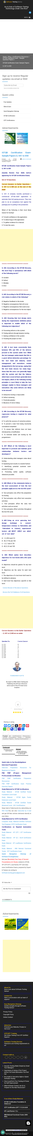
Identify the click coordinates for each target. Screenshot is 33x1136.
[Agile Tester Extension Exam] (22, 929)
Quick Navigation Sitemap (11, 111)
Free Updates (8, 102)
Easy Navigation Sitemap (12, 1004)
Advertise (7, 1025)
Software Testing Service (13, 1042)
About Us (7, 987)
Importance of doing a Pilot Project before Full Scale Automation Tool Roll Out (16, 1072)
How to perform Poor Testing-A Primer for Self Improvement (16, 1082)
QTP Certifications (9, 120)
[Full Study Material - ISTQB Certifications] (10, 929)
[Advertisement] (16, 36)
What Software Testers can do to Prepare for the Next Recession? (14, 1086)
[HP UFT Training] (10, 143)
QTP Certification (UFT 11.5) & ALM (16, 1107)
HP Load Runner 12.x (11, 1111)
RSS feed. (5, 811)
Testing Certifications (21, 739)
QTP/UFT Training (10, 1033)
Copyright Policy (8, 1014)
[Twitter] (10, 1057)
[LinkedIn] (17, 1057)
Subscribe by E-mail (24, 811)
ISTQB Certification (9, 116)
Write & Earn (7, 106)
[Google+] (14, 1057)
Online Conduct (8, 1017)
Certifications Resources (21, 736)
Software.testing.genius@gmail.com (13, 873)
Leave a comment (26, 159)
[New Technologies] (22, 143)
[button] (26, 17)
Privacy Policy (7, 1012)
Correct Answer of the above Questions (15, 588)
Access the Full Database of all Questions (16, 592)
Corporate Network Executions (19, 1134)
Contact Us (8, 996)
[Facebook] (6, 1057)
